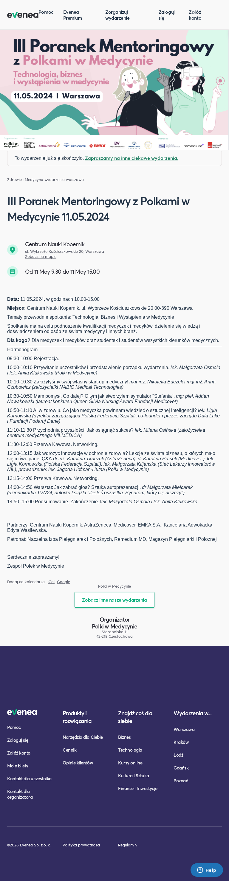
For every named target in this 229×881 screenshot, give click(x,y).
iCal (51, 582)
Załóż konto (195, 15)
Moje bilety (17, 766)
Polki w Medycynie (114, 626)
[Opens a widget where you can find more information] (206, 870)
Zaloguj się (167, 15)
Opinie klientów (78, 763)
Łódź (178, 755)
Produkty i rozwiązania (77, 716)
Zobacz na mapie (40, 256)
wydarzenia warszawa (64, 179)
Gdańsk (181, 768)
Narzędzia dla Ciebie (83, 737)
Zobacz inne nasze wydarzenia (114, 600)
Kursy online (130, 763)
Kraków (181, 742)
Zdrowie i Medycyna (25, 179)
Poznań (181, 781)
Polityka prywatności (81, 845)
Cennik (69, 750)
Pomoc (46, 12)
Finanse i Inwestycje (137, 788)
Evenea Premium (72, 15)
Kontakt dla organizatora (20, 794)
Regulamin (127, 845)
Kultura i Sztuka (133, 775)
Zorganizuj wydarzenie (117, 15)
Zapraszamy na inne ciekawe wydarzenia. (131, 158)
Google (63, 582)
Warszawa (184, 729)
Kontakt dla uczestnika (29, 778)
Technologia (130, 750)
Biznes (124, 737)
